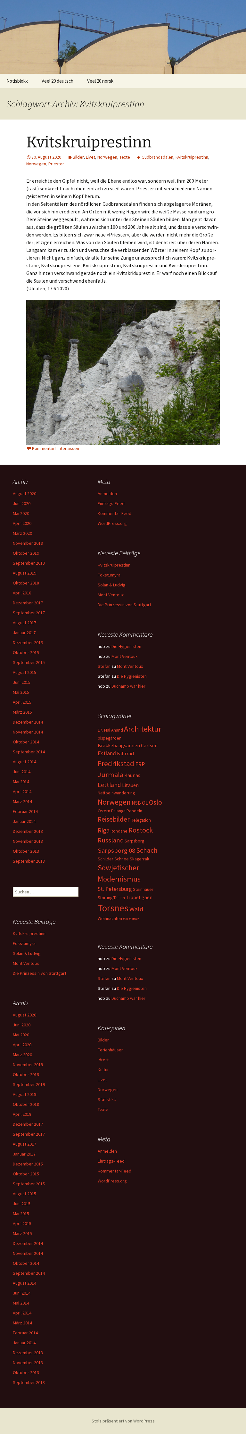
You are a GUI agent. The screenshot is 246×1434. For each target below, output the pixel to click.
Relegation (141, 820)
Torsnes (113, 908)
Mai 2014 (21, 781)
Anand (117, 730)
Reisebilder (114, 819)
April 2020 (22, 523)
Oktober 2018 (26, 583)
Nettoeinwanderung (116, 793)
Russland (111, 840)
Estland (107, 753)
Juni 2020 (21, 503)
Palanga (118, 811)
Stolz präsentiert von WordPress (123, 1421)
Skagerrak (139, 859)
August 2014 (24, 762)
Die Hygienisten (126, 646)
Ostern (104, 811)
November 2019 (28, 543)
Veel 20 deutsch (57, 81)
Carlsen (149, 745)
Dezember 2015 (28, 642)
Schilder (105, 859)
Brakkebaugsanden (119, 745)
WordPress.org (112, 523)
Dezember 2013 (28, 831)
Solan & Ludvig (112, 585)
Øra (125, 919)
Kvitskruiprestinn (89, 142)
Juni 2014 (21, 772)
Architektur (142, 729)
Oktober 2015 (26, 652)
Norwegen (107, 157)
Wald (136, 909)
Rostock (140, 829)
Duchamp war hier (128, 686)
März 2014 (22, 801)
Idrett (103, 1060)
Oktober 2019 (26, 553)
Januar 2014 (24, 821)
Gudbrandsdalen (157, 157)
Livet (90, 157)
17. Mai (104, 730)
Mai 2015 (21, 692)
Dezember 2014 (28, 722)
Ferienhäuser (110, 1050)
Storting (105, 897)
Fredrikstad (116, 763)
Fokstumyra (109, 575)
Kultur (103, 1070)
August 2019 (24, 573)
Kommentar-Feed (114, 513)
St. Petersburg (115, 888)
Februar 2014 (25, 811)
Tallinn (119, 897)
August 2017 (24, 623)
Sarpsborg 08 (116, 850)
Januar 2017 (24, 632)
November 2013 (28, 841)
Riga (104, 830)
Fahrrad (125, 753)
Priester (56, 164)
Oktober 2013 (26, 851)
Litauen (130, 785)
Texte (124, 157)
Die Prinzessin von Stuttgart (124, 605)
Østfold (134, 919)
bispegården (109, 738)
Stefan (104, 666)
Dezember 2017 (28, 603)
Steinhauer (143, 889)
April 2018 (22, 593)
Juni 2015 (21, 682)
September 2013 (29, 861)
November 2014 (28, 732)
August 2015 (24, 672)
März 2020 (22, 533)
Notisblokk (17, 81)
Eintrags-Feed (111, 503)
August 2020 (24, 493)
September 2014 (29, 752)
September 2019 (29, 563)
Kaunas (132, 775)
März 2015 (22, 712)
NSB (136, 803)
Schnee (121, 859)
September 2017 (29, 613)
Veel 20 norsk (100, 81)
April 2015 (22, 702)
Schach (147, 850)
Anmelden (107, 493)
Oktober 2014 (26, 742)
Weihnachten (110, 918)
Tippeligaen (139, 897)
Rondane (119, 831)
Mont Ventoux (111, 595)
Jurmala (110, 774)
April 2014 (22, 791)
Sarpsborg (134, 841)
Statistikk (107, 1099)
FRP (140, 764)
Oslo (155, 802)
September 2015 (29, 662)
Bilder (78, 157)
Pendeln (134, 811)
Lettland (109, 785)
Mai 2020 (21, 513)
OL (145, 803)
